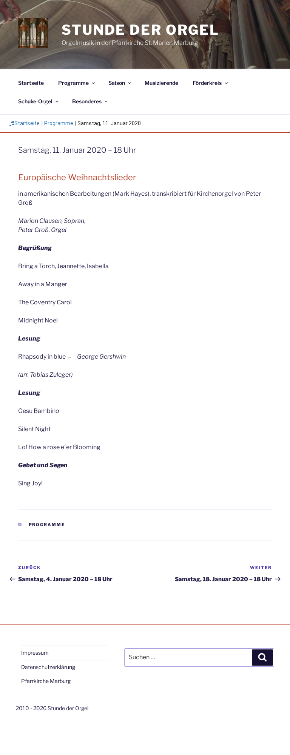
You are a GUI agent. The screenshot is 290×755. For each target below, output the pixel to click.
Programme (73, 83)
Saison (116, 83)
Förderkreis (207, 83)
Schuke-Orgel (35, 101)
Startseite (31, 83)
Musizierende (161, 83)
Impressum (35, 652)
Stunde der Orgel (140, 29)
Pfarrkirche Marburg (46, 681)
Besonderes (87, 101)
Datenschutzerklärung (48, 667)
